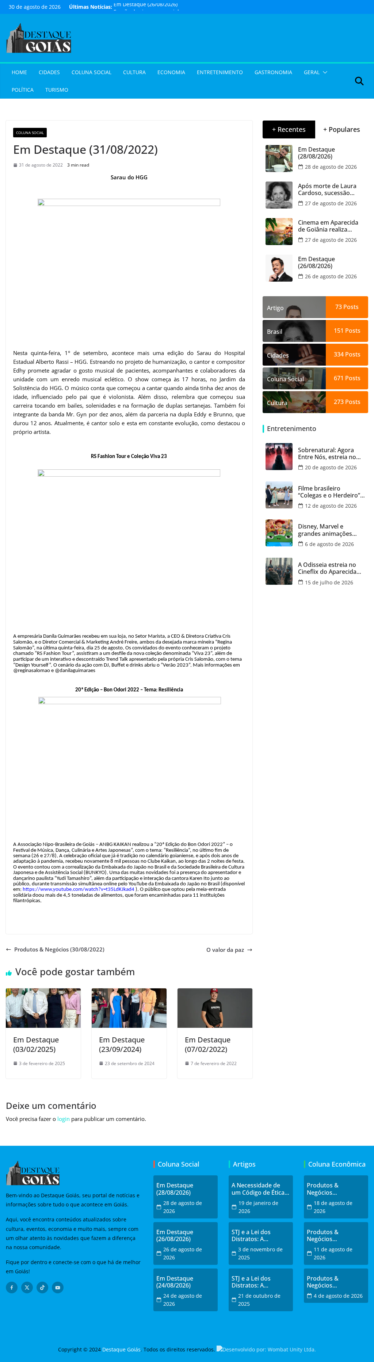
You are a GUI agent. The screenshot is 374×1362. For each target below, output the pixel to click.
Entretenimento (220, 72)
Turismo (56, 89)
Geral (312, 72)
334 (339, 354)
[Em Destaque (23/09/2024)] (129, 992)
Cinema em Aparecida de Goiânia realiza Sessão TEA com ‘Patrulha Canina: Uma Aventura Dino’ (328, 226)
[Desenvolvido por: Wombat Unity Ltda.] (266, 1349)
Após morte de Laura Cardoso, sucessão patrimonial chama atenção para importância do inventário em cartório (329, 190)
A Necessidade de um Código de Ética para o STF (258, 1189)
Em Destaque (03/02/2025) (36, 1044)
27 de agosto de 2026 (331, 203)
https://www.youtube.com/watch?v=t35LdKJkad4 (78, 889)
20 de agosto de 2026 (331, 467)
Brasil (274, 332)
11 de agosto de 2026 (333, 1253)
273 (339, 402)
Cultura (134, 72)
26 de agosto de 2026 (331, 276)
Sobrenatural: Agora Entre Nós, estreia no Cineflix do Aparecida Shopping (327, 454)
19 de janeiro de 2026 (258, 1206)
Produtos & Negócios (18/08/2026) (324, 1189)
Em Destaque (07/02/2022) (207, 1044)
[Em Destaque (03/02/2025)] (43, 992)
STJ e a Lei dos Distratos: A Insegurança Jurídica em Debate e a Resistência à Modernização (260, 1236)
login (63, 1118)
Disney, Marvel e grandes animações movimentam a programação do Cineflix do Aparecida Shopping (327, 530)
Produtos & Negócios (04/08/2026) (324, 1282)
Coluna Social (91, 72)
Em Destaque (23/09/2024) (122, 1044)
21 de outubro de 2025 (259, 1299)
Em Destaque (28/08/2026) (316, 153)
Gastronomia (273, 72)
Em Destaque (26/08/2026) (146, 6)
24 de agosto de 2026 (182, 1299)
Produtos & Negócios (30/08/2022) (59, 949)
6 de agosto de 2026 (329, 544)
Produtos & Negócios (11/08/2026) (324, 1236)
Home (19, 72)
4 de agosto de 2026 (338, 1295)
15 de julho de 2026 (329, 582)
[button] (324, 72)
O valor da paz (225, 949)
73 (338, 307)
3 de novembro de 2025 (260, 1253)
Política (23, 89)
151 (339, 331)
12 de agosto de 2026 (331, 505)
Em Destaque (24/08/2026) (174, 1282)
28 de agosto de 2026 (331, 166)
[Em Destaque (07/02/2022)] (215, 992)
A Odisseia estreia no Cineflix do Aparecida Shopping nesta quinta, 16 (330, 568)
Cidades (49, 72)
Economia (171, 72)
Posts (350, 307)
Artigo (275, 308)
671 (339, 378)
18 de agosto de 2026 (333, 1206)
